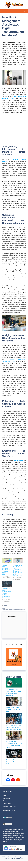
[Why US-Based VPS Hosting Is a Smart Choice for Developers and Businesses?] (14, 683)
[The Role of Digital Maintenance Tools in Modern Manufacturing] (7, 584)
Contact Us (6, 798)
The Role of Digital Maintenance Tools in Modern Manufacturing (6, 593)
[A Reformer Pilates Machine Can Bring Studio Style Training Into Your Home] (14, 736)
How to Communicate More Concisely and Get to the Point (14, 709)
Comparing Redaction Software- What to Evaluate (12, 762)
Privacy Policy (7, 803)
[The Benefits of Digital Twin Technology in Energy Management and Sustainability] (18, 560)
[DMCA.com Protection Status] (7, 818)
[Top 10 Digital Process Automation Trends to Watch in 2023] (7, 560)
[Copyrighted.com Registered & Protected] (7, 824)
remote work (18, 460)
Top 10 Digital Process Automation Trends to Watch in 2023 (6, 569)
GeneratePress (19, 858)
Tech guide (5, 605)
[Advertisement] (14, 129)
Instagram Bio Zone (9, 810)
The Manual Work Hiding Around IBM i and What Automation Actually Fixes (14, 727)
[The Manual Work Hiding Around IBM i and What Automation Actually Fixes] (14, 718)
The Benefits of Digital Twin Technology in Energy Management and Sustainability (17, 570)
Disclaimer (6, 801)
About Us (6, 795)
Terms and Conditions (9, 806)
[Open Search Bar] (25, 11)
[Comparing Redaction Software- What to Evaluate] (14, 754)
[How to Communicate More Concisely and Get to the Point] (14, 701)
